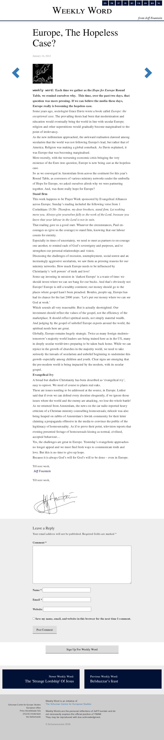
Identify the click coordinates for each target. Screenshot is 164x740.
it (119, 3)
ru (132, 3)
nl (159, 3)
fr (112, 3)
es (145, 3)
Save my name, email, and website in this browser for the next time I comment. (83, 619)
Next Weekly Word (17, 60)
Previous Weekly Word (146, 60)
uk (138, 3)
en (105, 3)
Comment (40, 542)
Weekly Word (82, 10)
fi (125, 3)
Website (37, 609)
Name (37, 590)
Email (37, 600)
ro (152, 3)
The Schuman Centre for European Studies (68, 704)
